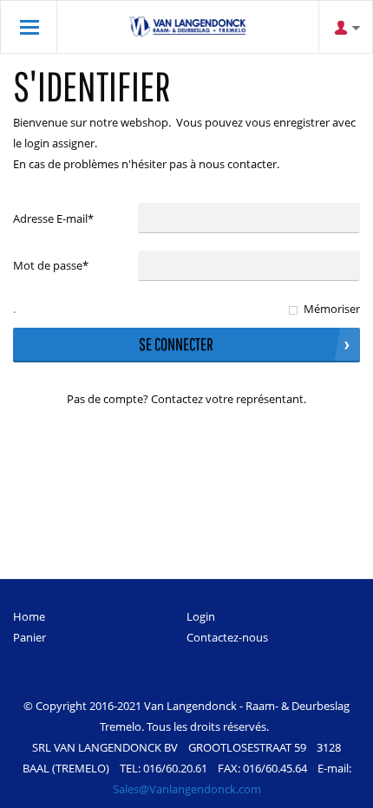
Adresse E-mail (53, 218)
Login (200, 616)
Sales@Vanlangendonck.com (187, 789)
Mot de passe (50, 265)
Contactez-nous (227, 637)
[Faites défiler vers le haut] (336, 788)
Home (29, 616)
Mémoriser (332, 308)
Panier (29, 637)
